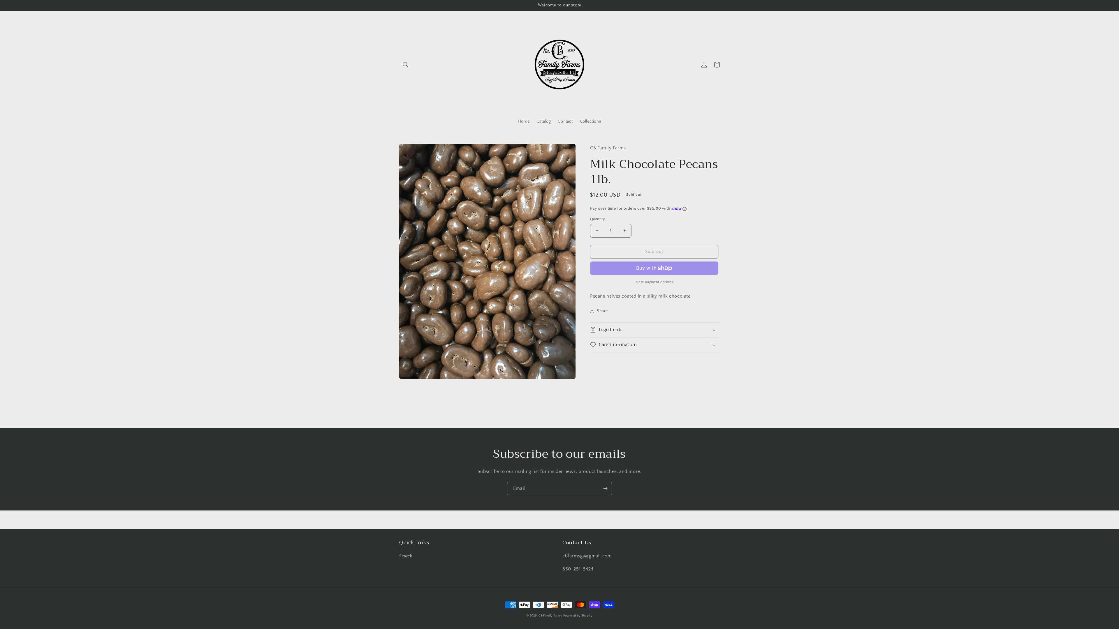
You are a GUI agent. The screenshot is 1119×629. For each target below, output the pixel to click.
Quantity (597, 219)
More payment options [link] (654, 282)
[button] (405, 64)
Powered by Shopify (577, 615)
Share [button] (602, 311)
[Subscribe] (605, 488)
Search (406, 556)
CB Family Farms (550, 615)
